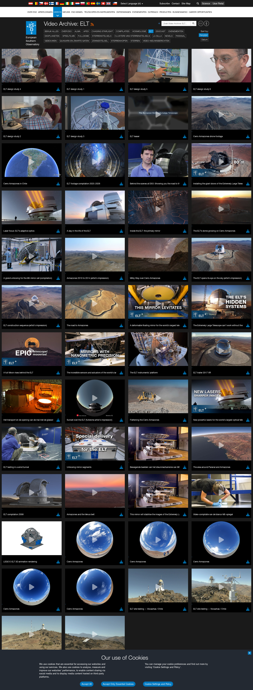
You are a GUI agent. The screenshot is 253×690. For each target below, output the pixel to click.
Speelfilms (68, 36)
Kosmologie (139, 31)
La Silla (157, 36)
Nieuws (66, 12)
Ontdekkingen (123, 12)
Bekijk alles (52, 31)
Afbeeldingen (45, 12)
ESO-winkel (77, 12)
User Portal (218, 3)
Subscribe (165, 3)
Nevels (169, 36)
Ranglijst (204, 35)
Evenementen (139, 12)
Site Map (186, 3)
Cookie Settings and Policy (158, 684)
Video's (57, 12)
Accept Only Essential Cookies (118, 684)
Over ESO (32, 12)
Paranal (180, 36)
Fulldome (83, 36)
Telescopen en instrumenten (99, 12)
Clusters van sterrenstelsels (132, 36)
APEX (86, 31)
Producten (165, 12)
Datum (205, 39)
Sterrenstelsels (102, 36)
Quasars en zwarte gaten (74, 40)
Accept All (87, 684)
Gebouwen (51, 40)
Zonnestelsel (100, 40)
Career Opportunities (200, 12)
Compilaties (122, 31)
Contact (176, 3)
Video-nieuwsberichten (156, 40)
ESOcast (160, 31)
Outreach (153, 12)
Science (206, 3)
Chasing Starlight (102, 31)
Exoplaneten (52, 36)
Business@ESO (180, 12)
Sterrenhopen (119, 40)
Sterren (135, 40)
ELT (151, 31)
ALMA (77, 31)
